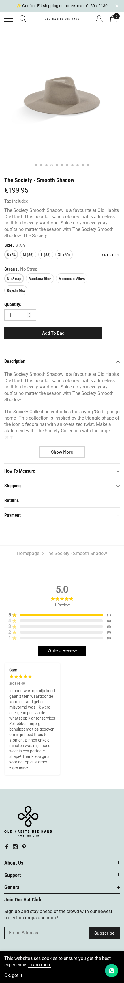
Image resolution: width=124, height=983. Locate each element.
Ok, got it (13, 975)
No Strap (14, 278)
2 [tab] (41, 165)
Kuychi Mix (16, 290)
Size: (14, 245)
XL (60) (64, 254)
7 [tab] (67, 165)
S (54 (11, 254)
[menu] (8, 19)
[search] (23, 18)
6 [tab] (62, 165)
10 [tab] (83, 165)
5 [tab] (57, 165)
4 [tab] (51, 165)
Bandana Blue (40, 278)
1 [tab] (36, 165)
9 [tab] (77, 165)
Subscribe (104, 932)
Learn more (39, 964)
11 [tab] (88, 165)
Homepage (28, 553)
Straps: (21, 268)
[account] (99, 18)
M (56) (28, 254)
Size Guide (111, 255)
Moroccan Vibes (72, 278)
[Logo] (62, 18)
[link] (28, 821)
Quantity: (12, 304)
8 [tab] (72, 165)
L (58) (46, 254)
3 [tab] (46, 165)
